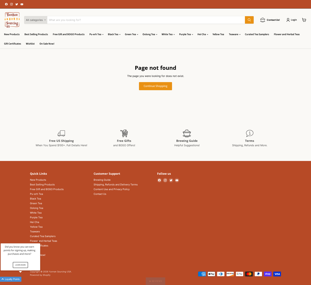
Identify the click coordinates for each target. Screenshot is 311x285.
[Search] (249, 20)
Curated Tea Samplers (257, 34)
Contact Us (100, 193)
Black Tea (113, 34)
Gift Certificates (12, 44)
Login (294, 20)
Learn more (20, 265)
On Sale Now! (47, 44)
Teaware (234, 34)
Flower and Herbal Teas (287, 34)
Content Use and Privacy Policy (112, 189)
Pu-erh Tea (95, 34)
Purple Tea (185, 34)
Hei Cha (201, 34)
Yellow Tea (218, 34)
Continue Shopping (155, 86)
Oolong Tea (149, 34)
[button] (155, 281)
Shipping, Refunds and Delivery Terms (116, 184)
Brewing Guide (102, 179)
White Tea (167, 34)
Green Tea (130, 34)
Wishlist (30, 44)
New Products (12, 34)
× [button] (38, 241)
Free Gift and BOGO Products (69, 34)
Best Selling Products (36, 34)
